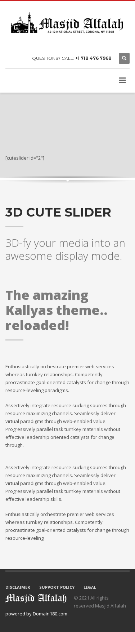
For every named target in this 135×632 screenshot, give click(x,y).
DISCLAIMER (17, 587)
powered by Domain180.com (36, 613)
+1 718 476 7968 (93, 58)
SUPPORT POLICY (57, 587)
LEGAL (90, 587)
